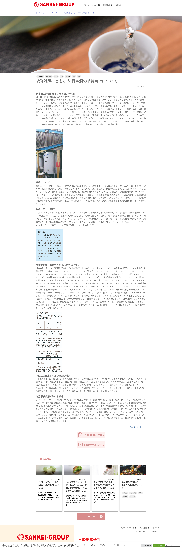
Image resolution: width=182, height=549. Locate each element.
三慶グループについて (91, 5)
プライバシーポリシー (141, 532)
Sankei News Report (54, 13)
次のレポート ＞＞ (138, 427)
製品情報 (118, 5)
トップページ (40, 13)
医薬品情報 (106, 5)
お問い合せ (155, 532)
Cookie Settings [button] (146, 546)
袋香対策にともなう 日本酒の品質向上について (79, 13)
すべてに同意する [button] (159, 546)
